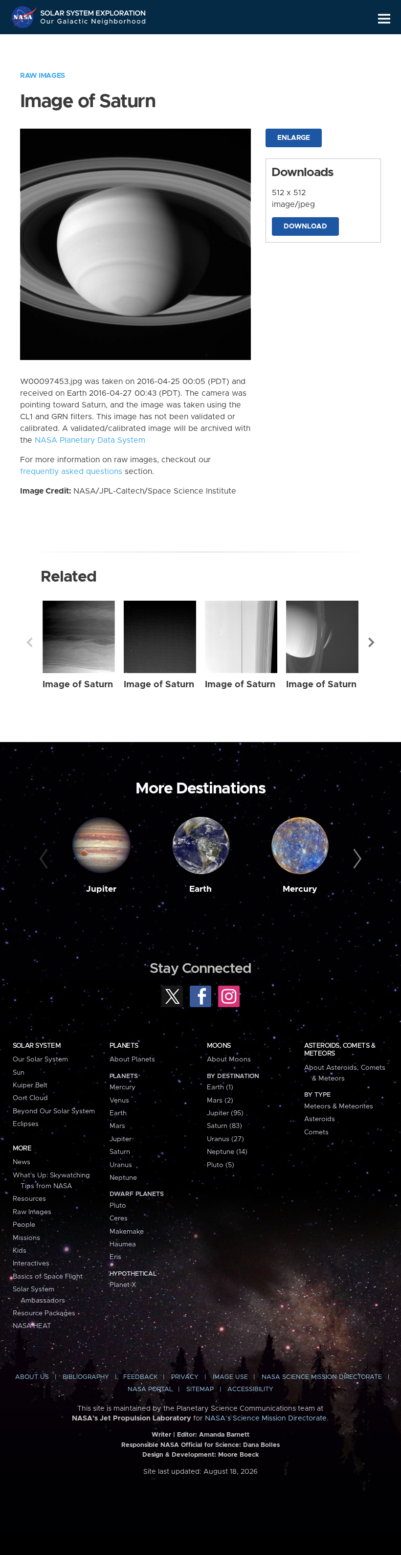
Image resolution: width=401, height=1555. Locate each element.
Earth (200, 889)
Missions (26, 1238)
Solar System (37, 1045)
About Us (32, 1377)
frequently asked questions (71, 471)
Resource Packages (44, 1313)
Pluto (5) (220, 1165)
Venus (119, 1100)
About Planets (132, 1059)
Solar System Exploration (93, 11)
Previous (29, 642)
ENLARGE (293, 138)
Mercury (300, 889)
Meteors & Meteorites (338, 1106)
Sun (18, 1072)
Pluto (118, 1205)
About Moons (229, 1059)
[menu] (384, 19)
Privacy (185, 1377)
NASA (25, 17)
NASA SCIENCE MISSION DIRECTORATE (322, 1377)
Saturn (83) (224, 1126)
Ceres (119, 1218)
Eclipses (26, 1124)
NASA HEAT (32, 1326)
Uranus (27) (225, 1139)
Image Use (230, 1377)
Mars (117, 1126)
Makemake (127, 1231)
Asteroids (319, 1119)
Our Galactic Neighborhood (93, 23)
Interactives (31, 1263)
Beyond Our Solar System (54, 1111)
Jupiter (101, 889)
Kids (19, 1250)
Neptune (123, 1177)
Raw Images (42, 75)
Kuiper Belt (30, 1085)
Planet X (123, 1285)
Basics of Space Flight (48, 1276)
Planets (124, 1045)
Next (371, 642)
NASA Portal (150, 1389)
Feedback (140, 1377)
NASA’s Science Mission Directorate (266, 1418)
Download (305, 226)
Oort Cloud (30, 1098)
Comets (316, 1132)
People (24, 1224)
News (21, 1162)
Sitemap (200, 1389)
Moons (219, 1045)
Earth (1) (220, 1087)
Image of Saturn (78, 684)
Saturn (120, 1152)
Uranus (121, 1165)
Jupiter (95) (225, 1113)
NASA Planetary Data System (90, 440)
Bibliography (86, 1377)
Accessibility (250, 1389)
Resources (29, 1198)
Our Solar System (40, 1059)
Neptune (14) (227, 1152)
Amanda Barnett (224, 1435)
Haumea (123, 1244)
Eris (115, 1257)
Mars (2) (220, 1100)
